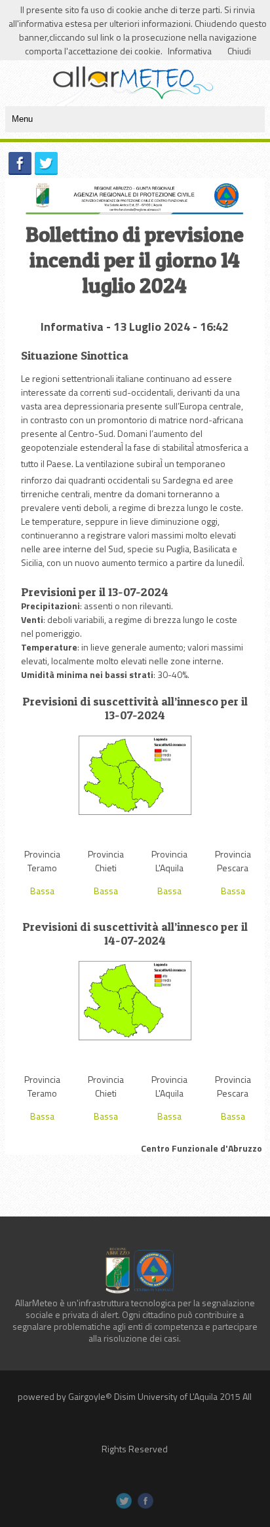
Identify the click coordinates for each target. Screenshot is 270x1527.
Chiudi (239, 51)
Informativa (190, 51)
